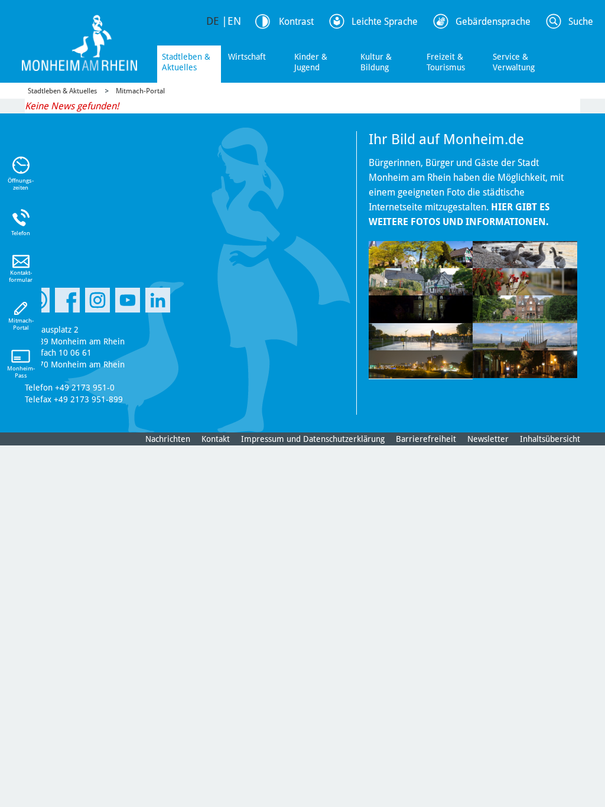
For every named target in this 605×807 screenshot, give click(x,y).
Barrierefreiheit (426, 439)
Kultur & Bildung (376, 62)
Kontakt (215, 439)
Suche (580, 21)
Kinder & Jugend (310, 62)
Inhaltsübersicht (550, 439)
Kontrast (296, 21)
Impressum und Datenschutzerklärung (313, 439)
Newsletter (488, 439)
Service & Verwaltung (514, 62)
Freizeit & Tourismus (446, 62)
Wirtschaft (247, 56)
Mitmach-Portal (140, 91)
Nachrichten (167, 439)
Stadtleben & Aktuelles (186, 62)
